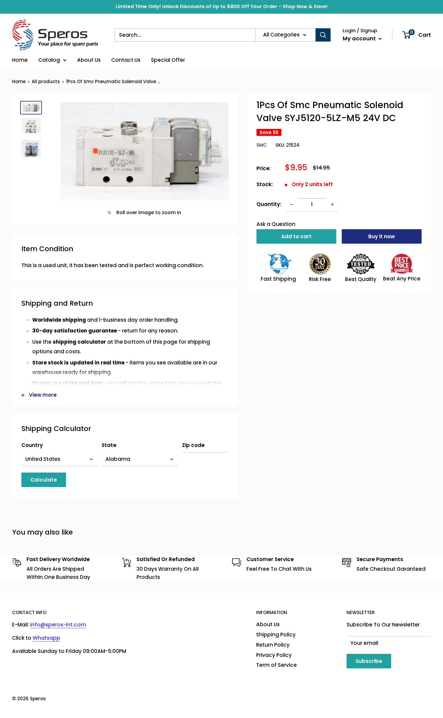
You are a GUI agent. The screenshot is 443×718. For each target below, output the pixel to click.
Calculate (43, 479)
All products (46, 81)
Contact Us (125, 60)
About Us (89, 60)
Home (20, 60)
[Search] (323, 35)
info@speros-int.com (58, 624)
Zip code (193, 445)
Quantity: (268, 204)
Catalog (49, 60)
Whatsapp (46, 638)
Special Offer (168, 60)
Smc (261, 145)
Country (32, 445)
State (109, 445)
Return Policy (273, 644)
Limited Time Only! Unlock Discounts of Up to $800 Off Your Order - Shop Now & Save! (222, 6)
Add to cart (296, 236)
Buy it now (381, 236)
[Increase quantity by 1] (332, 204)
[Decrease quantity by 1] (291, 204)
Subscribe (369, 661)
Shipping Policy (276, 634)
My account (360, 38)
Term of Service (276, 665)
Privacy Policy (274, 655)
